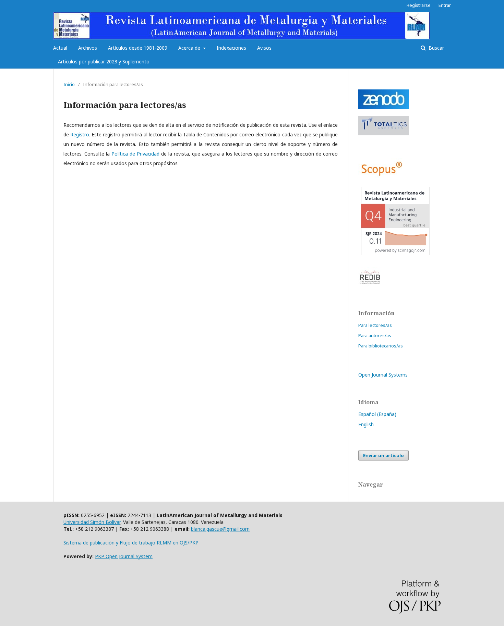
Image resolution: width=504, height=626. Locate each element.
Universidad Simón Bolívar (91, 522)
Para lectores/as (375, 325)
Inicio (69, 84)
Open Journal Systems (383, 374)
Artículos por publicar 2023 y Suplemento (103, 61)
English (366, 424)
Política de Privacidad (135, 153)
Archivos (87, 48)
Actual (60, 48)
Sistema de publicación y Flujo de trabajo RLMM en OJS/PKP (131, 542)
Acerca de (190, 48)
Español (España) (377, 414)
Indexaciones (231, 48)
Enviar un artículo (383, 455)
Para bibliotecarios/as (380, 346)
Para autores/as (374, 335)
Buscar (435, 48)
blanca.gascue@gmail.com (220, 529)
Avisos (264, 48)
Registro (79, 134)
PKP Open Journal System (124, 556)
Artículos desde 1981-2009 (137, 48)
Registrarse (419, 5)
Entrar (445, 5)
